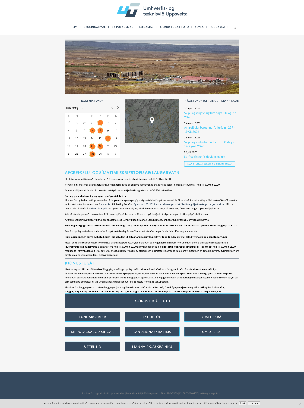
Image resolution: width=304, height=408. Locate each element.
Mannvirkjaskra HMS (152, 346)
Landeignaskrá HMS (152, 331)
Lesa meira (254, 403)
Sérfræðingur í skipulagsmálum (204, 156)
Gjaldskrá (212, 317)
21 (92, 146)
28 (92, 153)
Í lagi (242, 403)
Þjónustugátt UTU (152, 301)
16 (108, 138)
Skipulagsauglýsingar (92, 331)
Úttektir (92, 346)
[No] (300, 403)
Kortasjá (152, 120)
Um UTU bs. (212, 331)
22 (100, 146)
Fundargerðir (92, 317)
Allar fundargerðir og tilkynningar (209, 164)
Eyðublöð (152, 317)
